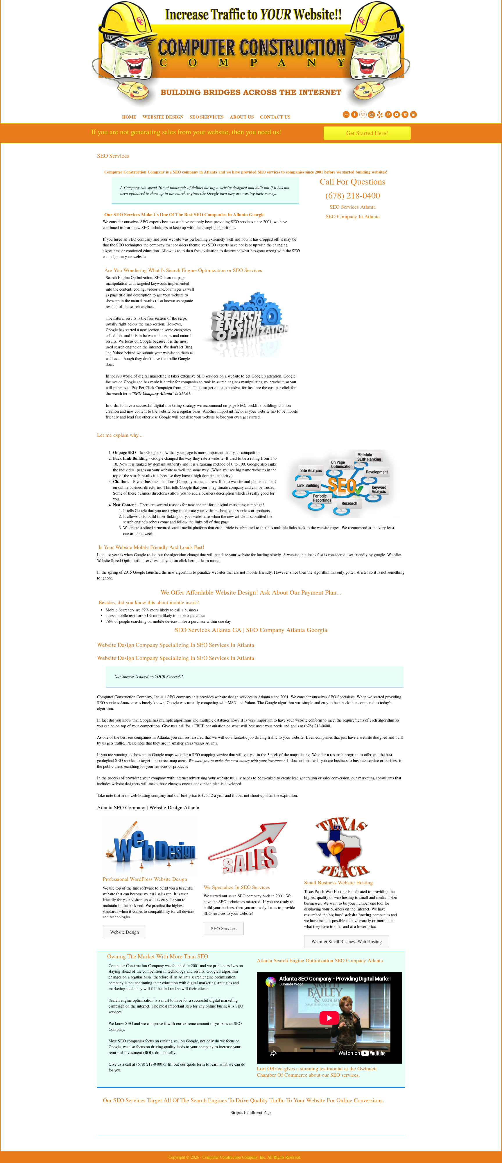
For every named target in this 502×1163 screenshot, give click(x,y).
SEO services (242, 221)
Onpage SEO (124, 452)
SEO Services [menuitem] (207, 116)
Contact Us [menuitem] (275, 116)
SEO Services (113, 156)
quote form (196, 1064)
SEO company (140, 239)
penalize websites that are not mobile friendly (234, 572)
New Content (124, 505)
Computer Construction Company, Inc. (88, 14)
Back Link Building (130, 458)
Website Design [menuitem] (163, 116)
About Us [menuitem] (242, 116)
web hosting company (148, 795)
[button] (124, 932)
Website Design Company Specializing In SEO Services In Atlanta (175, 645)
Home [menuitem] (129, 116)
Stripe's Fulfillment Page (251, 1112)
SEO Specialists (341, 696)
